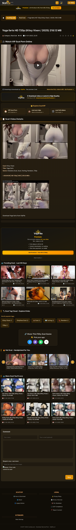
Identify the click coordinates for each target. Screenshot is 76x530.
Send (69, 477)
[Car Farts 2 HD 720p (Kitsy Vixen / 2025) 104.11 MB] (38, 385)
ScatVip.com (11, 18)
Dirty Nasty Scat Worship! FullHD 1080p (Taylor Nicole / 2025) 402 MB (62, 281)
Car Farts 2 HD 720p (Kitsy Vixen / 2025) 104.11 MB (37, 394)
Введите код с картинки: (11, 461)
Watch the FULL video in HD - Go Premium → (60, 89)
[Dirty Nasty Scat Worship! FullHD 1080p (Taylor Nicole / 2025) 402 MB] (63, 272)
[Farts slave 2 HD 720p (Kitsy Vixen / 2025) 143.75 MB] (63, 385)
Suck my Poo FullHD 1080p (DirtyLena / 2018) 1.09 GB (35, 367)
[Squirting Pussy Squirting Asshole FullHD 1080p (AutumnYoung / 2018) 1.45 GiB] (16, 359)
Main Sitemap (19, 519)
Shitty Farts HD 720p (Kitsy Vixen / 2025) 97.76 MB (12, 418)
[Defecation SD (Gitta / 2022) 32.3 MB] (38, 293)
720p (4, 325)
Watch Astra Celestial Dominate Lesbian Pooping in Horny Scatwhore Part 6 (37, 281)
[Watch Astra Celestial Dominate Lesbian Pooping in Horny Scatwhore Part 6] (38, 272)
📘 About (19, 500)
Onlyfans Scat (22, 320)
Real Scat (22, 18)
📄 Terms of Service (56, 500)
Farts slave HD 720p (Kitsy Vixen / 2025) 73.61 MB (63, 418)
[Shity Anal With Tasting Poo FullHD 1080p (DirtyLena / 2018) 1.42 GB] (59, 359)
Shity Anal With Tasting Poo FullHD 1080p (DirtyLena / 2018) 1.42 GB (59, 367)
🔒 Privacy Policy (56, 496)
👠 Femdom (63, 320)
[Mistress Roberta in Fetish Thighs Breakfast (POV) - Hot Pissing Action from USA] (13, 293)
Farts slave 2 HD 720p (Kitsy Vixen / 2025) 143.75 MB (61, 394)
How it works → (38, 258)
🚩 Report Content (56, 510)
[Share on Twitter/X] (46, 342)
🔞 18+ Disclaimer (57, 503)
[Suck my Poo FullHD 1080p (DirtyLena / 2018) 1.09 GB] (37, 359)
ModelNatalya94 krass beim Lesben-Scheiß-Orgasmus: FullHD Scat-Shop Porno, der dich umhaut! (62, 302)
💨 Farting (48, 320)
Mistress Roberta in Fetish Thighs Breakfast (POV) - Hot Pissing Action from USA (11, 302)
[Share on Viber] (35, 342)
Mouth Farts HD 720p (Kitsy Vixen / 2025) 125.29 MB (37, 418)
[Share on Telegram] (29, 342)
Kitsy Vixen (6, 320)
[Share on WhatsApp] (41, 342)
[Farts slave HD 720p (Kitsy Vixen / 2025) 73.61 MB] (63, 409)
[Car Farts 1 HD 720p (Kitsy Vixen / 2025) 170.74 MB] (13, 385)
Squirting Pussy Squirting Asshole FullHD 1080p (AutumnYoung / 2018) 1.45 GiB (15, 368)
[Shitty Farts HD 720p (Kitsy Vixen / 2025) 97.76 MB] (13, 409)
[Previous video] (3, 362)
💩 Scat (35, 320)
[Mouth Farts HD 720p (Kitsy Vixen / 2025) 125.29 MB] (38, 409)
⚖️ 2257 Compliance (57, 506)
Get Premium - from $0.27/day (38, 252)
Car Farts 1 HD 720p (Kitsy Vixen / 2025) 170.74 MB (12, 394)
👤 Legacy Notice (19, 503)
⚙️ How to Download (19, 496)
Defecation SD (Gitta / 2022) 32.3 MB (37, 301)
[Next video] (72, 362)
